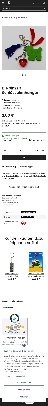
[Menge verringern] (5, 150)
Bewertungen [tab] (26, 166)
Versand (21, 121)
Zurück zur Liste (10, 18)
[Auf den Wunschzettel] (41, 30)
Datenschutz (21, 376)
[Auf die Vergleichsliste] (34, 30)
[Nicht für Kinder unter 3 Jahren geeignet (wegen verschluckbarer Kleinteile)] (23, 222)
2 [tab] (25, 75)
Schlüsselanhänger (28, 212)
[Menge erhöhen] (43, 150)
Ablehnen (24, 397)
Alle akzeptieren (24, 382)
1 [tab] (23, 75)
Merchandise (16, 105)
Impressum (8, 376)
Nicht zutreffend (28, 217)
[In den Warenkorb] (4, 24)
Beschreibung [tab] (9, 166)
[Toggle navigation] (3, 1)
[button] (34, 2)
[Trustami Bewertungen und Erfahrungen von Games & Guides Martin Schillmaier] (15, 331)
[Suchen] (44, 9)
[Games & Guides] (8, 3)
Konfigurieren (24, 390)
